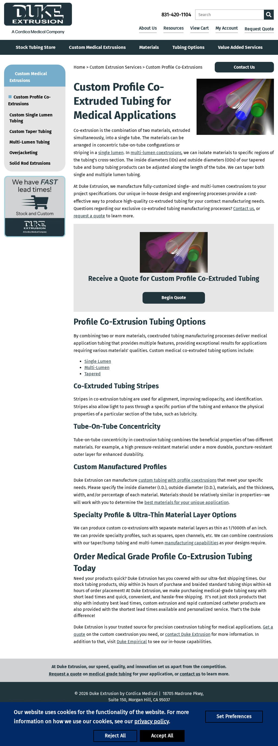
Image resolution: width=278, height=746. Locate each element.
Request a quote (65, 674)
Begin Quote (174, 297)
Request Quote (259, 28)
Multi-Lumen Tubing (30, 142)
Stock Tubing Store (35, 47)
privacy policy (151, 721)
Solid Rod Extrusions (30, 163)
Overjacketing (23, 152)
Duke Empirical (132, 641)
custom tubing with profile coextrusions (177, 480)
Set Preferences (234, 716)
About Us (148, 28)
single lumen (111, 152)
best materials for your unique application (186, 502)
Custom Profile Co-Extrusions (29, 99)
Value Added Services (240, 47)
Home (79, 67)
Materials (149, 47)
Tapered (92, 373)
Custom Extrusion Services (115, 67)
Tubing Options (188, 47)
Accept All (162, 736)
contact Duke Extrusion (187, 634)
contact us (190, 674)
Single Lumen (97, 361)
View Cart (199, 28)
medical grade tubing (110, 674)
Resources (173, 28)
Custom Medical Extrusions (97, 47)
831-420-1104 (176, 14)
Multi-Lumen (96, 367)
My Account (227, 28)
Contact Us (244, 67)
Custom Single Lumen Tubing (31, 118)
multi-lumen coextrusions (156, 152)
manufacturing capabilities (191, 542)
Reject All (115, 736)
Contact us (243, 208)
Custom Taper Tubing (31, 131)
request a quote (89, 215)
